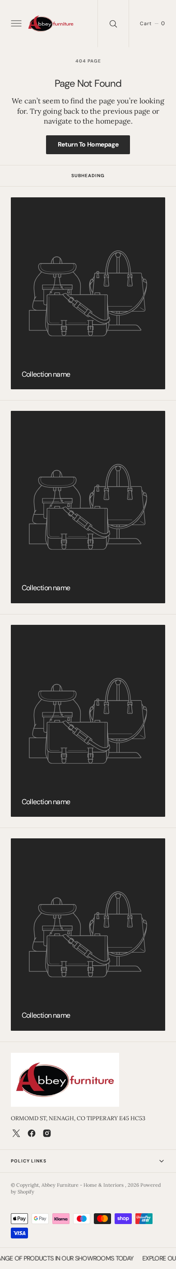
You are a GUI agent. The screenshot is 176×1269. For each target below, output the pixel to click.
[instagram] (47, 1133)
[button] (15, 23)
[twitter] (16, 1133)
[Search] (113, 23)
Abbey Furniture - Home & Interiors (83, 1185)
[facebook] (31, 1133)
